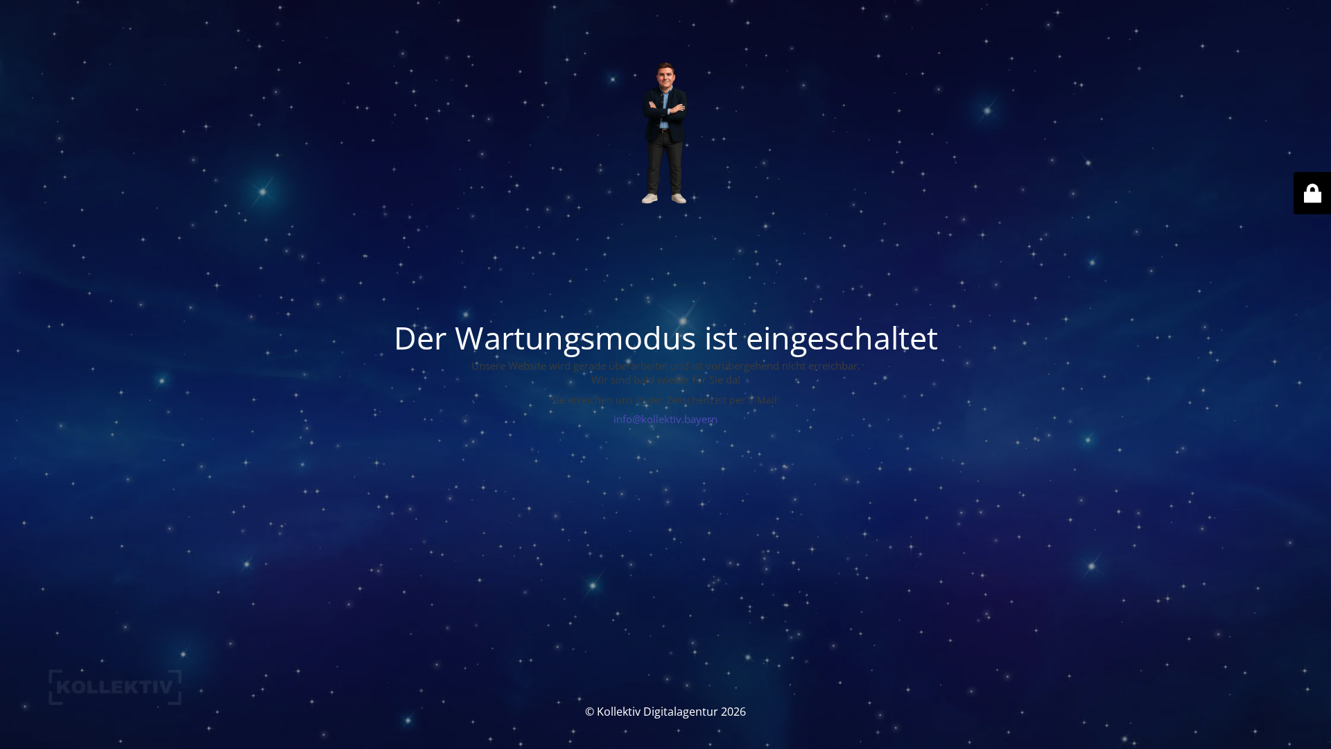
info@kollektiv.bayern (665, 419)
